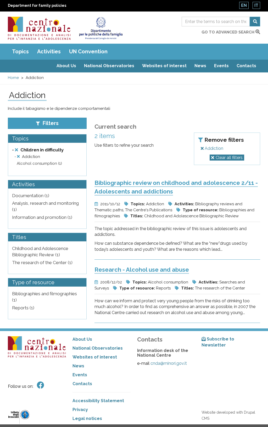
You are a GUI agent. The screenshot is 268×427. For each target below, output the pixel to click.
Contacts (246, 65)
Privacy (80, 409)
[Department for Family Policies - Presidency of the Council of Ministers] (100, 28)
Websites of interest (164, 65)
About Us (66, 65)
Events (221, 65)
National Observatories (109, 65)
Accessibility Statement (98, 400)
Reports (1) (23, 307)
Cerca (255, 21)
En (244, 5)
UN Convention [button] (88, 51)
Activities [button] (49, 51)
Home (13, 77)
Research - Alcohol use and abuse (141, 269)
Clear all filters (229, 157)
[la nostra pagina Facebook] (40, 385)
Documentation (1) (30, 195)
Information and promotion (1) (42, 217)
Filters (50, 123)
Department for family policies (37, 5)
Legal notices (87, 418)
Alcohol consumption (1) (39, 163)
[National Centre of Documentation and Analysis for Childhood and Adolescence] (39, 28)
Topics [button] (20, 51)
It (256, 5)
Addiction (213, 148)
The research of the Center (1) (42, 262)
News (200, 65)
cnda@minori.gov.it (168, 363)
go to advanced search (228, 32)
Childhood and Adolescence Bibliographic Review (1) (40, 251)
